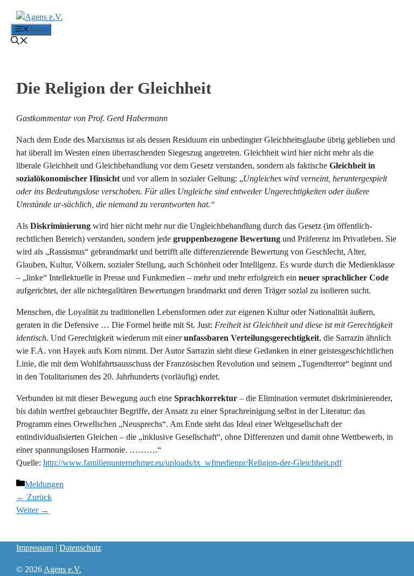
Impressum (34, 547)
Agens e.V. (62, 569)
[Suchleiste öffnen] (19, 41)
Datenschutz (80, 547)
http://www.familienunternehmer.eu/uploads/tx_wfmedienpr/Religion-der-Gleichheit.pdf (192, 462)
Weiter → (32, 510)
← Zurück (34, 497)
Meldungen (44, 484)
